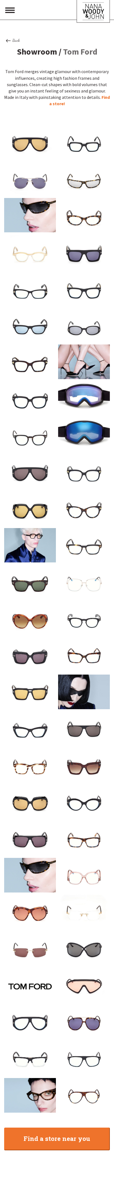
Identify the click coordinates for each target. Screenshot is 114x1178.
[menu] (10, 10)
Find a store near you (57, 1138)
